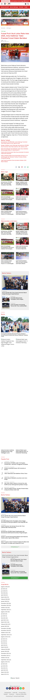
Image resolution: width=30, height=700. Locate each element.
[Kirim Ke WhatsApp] (28, 167)
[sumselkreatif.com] (7, 4)
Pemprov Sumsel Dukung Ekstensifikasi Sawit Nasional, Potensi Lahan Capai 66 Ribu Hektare (14, 537)
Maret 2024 (4, 647)
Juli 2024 (3, 639)
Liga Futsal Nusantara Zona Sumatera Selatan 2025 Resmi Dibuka (13, 161)
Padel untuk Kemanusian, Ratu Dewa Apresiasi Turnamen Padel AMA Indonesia (15, 153)
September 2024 (5, 634)
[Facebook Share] (16, 167)
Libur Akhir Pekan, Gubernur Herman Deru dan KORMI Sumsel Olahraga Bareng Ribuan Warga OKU (15, 484)
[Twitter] (10, 688)
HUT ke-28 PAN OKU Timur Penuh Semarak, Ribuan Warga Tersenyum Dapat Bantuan (14, 293)
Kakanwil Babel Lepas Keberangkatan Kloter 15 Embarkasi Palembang (22, 451)
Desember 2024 (5, 628)
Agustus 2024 (4, 636)
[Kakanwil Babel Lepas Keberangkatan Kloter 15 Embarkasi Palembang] (22, 394)
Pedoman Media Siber (21, 694)
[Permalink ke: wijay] (2, 41)
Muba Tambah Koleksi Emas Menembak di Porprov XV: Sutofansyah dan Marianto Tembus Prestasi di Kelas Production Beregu (14, 157)
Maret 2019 (4, 674)
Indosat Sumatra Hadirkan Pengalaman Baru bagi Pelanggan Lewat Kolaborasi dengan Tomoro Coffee (7, 451)
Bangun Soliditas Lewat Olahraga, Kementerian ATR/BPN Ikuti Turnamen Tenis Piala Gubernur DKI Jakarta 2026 (15, 146)
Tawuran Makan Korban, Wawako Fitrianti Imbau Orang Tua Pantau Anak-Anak (16, 489)
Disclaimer (11, 694)
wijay (5, 40)
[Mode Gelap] (26, 4)
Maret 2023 (4, 672)
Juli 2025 (3, 614)
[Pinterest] (12, 688)
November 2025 (5, 605)
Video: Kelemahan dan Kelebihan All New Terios (15, 473)
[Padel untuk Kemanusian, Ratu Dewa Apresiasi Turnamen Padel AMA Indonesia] (22, 191)
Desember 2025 (5, 603)
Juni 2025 (3, 616)
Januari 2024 (4, 651)
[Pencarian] (28, 4)
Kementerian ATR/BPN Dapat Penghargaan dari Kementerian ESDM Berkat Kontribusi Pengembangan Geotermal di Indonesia (14, 532)
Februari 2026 (4, 599)
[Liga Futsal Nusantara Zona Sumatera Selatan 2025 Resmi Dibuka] (22, 206)
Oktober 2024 (4, 632)
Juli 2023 (3, 664)
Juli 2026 (3, 588)
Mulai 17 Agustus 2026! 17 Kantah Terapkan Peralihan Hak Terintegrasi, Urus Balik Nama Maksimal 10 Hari (15, 542)
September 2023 (5, 659)
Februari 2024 (4, 649)
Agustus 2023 (4, 661)
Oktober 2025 (4, 607)
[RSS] (23, 688)
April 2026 (3, 595)
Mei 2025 (3, 618)
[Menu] (2, 4)
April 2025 (3, 620)
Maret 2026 (4, 597)
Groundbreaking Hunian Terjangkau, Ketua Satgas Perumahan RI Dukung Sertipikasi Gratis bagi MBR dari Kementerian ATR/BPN (19, 298)
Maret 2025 (4, 622)
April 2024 (3, 645)
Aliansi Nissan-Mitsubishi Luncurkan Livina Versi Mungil (15, 478)
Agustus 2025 (4, 611)
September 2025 (5, 609)
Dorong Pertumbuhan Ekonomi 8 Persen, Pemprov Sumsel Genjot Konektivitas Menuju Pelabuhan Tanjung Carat (14, 335)
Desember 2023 (5, 653)
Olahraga (3, 31)
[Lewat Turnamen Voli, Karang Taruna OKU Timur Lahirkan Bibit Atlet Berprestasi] (5, 305)
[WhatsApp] (20, 688)
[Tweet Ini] (19, 167)
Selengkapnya (14, 547)
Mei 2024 (3, 643)
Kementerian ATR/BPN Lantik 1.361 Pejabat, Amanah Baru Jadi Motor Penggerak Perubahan (16, 463)
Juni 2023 (3, 666)
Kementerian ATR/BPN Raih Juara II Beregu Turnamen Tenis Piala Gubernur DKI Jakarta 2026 (14, 142)
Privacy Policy (22, 692)
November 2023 (5, 655)
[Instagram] (15, 688)
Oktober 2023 (4, 657)
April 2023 (3, 670)
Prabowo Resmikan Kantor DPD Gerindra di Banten (15, 469)
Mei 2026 (3, 593)
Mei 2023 (3, 668)
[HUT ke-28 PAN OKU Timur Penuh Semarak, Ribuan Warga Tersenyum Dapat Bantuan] (15, 282)
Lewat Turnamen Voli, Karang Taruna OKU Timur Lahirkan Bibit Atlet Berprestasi (19, 305)
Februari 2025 (4, 624)
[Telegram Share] (25, 167)
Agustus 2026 (4, 586)
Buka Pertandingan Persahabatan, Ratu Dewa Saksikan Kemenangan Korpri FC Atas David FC (14, 149)
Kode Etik (15, 692)
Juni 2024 (3, 641)
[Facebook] (7, 688)
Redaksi (6, 694)
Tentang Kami (7, 692)
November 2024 (5, 630)
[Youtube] (18, 688)
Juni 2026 (3, 591)
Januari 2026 (4, 601)
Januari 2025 (4, 626)
